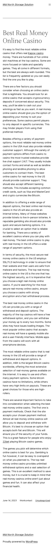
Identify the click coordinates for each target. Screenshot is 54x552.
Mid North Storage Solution (18, 4)
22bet (6, 441)
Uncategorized (42, 500)
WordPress (32, 541)
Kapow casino (36, 53)
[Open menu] (49, 4)
